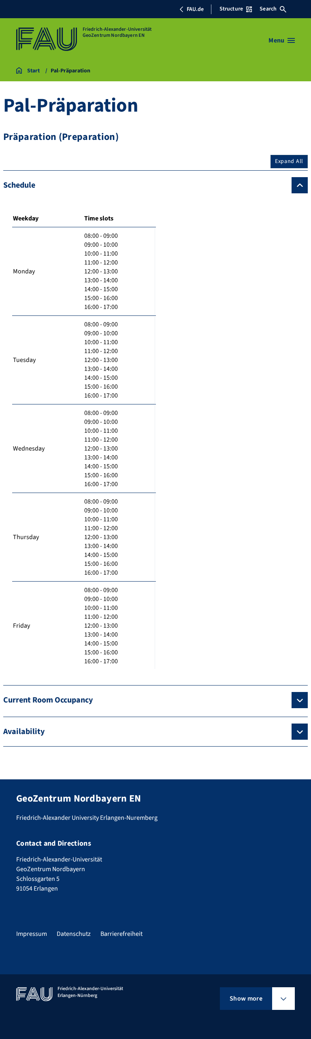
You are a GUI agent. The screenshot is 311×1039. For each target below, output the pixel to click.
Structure (231, 9)
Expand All (289, 161)
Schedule (19, 185)
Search (268, 9)
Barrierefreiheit (121, 933)
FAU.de (195, 9)
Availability (24, 731)
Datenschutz (74, 933)
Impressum (31, 933)
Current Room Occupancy (48, 700)
